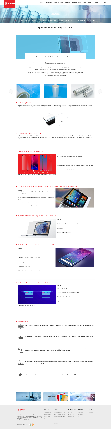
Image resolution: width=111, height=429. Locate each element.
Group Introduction (47, 412)
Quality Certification (47, 418)
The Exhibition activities (82, 418)
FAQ (78, 416)
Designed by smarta (28, 421)
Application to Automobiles (67, 20)
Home (41, 2)
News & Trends (87, 2)
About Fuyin (49, 2)
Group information (81, 412)
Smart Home (92, 20)
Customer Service (71, 416)
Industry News (80, 414)
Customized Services (71, 418)
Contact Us (96, 2)
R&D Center (70, 412)
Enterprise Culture (47, 416)
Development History (47, 414)
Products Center (58, 2)
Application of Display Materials (59, 412)
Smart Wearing (81, 20)
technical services (76, 2)
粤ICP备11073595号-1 (35, 414)
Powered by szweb (21, 421)
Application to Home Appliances (48, 20)
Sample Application (71, 414)
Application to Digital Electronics (28, 20)
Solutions (67, 2)
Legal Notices (25, 424)
